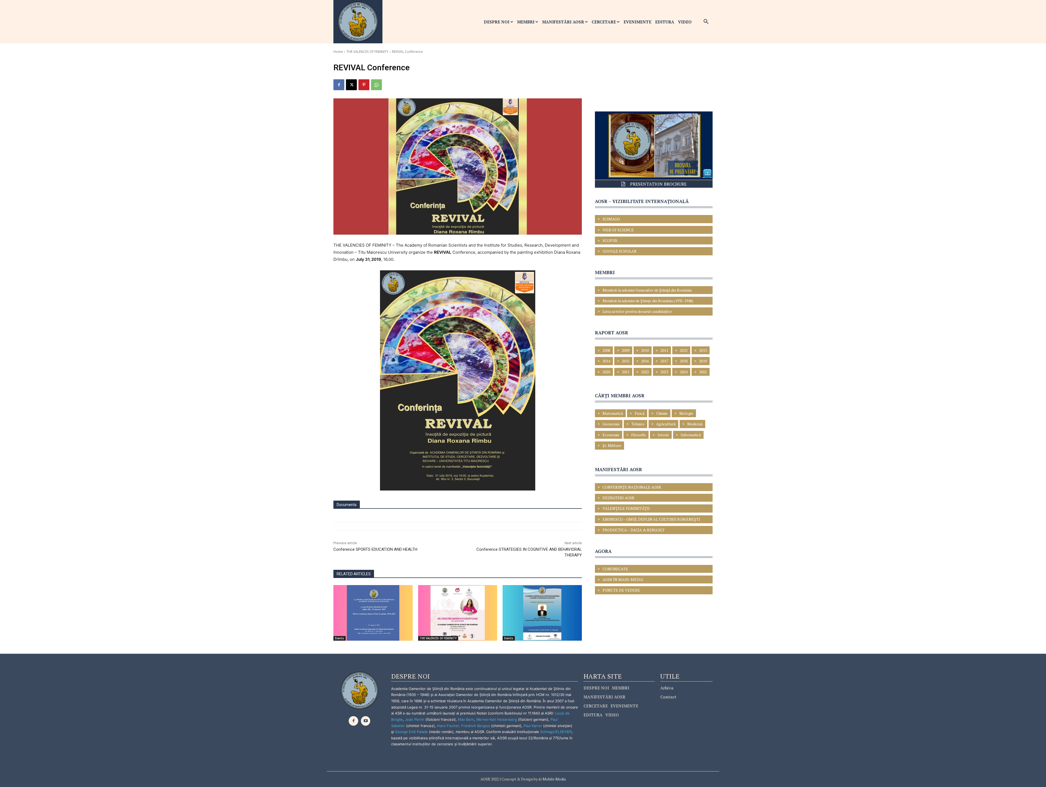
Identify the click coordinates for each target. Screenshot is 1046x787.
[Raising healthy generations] (457, 612)
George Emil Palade (411, 732)
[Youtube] (365, 721)
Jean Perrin (415, 719)
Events (339, 638)
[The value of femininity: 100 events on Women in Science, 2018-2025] (373, 612)
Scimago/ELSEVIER (556, 732)
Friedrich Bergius (475, 726)
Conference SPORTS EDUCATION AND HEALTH (375, 549)
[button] (706, 21)
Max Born (466, 719)
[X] (351, 84)
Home (338, 51)
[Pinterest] (363, 84)
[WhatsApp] (376, 84)
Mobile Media (554, 779)
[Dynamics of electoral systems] (542, 612)
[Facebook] (338, 84)
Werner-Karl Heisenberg (496, 719)
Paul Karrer (533, 726)
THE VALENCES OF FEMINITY (367, 51)
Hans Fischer (448, 726)
